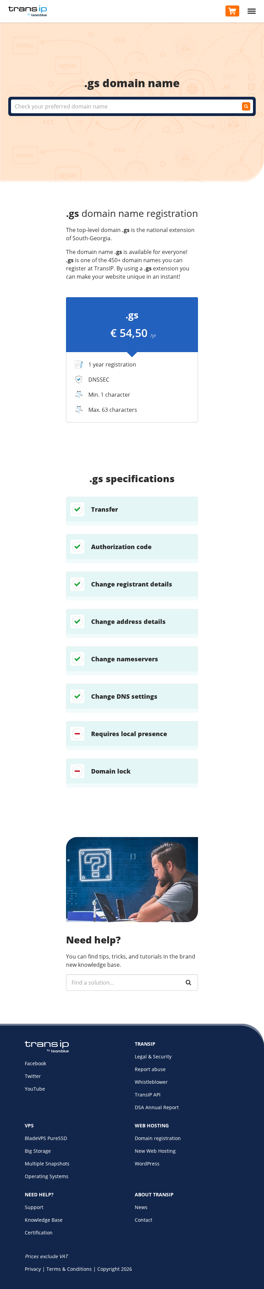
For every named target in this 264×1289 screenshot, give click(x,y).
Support (34, 1207)
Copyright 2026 (114, 1269)
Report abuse (150, 1069)
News (141, 1207)
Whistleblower (151, 1082)
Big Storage (38, 1151)
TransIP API (148, 1094)
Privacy (33, 1269)
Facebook (35, 1063)
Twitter (33, 1076)
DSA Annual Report (157, 1107)
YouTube (35, 1088)
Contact (143, 1220)
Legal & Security (153, 1056)
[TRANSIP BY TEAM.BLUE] (47, 1050)
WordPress (147, 1163)
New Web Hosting (155, 1151)
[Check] (246, 106)
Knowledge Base (44, 1220)
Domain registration (158, 1138)
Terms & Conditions (69, 1269)
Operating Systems (46, 1176)
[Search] (188, 982)
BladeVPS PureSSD (46, 1138)
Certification (39, 1232)
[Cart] (232, 10)
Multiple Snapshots (47, 1163)
